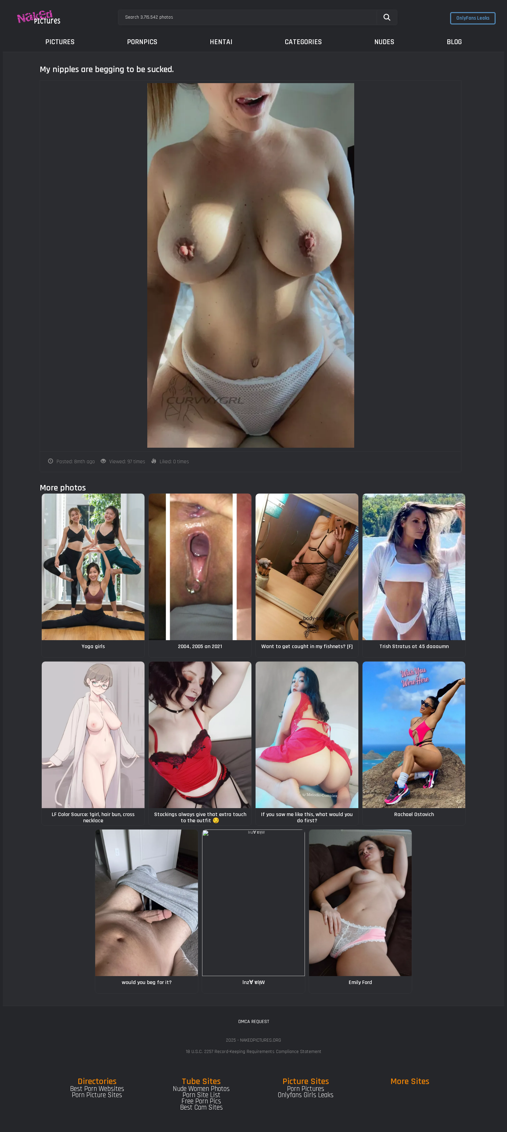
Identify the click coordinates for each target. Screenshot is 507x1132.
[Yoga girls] (93, 567)
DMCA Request (253, 1022)
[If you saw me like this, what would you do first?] (307, 735)
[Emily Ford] (360, 903)
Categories (303, 42)
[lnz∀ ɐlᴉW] (253, 903)
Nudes (384, 42)
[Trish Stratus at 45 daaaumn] (413, 567)
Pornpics (142, 42)
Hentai (221, 42)
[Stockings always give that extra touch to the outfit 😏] (200, 735)
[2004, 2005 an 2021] (200, 567)
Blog (454, 42)
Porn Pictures (305, 1088)
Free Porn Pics (201, 1101)
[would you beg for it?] (146, 903)
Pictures (59, 42)
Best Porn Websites (97, 1088)
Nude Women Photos (201, 1088)
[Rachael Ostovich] (413, 735)
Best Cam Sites (201, 1107)
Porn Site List (201, 1095)
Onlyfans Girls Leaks (306, 1095)
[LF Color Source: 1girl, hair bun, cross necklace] (93, 735)
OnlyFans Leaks (472, 18)
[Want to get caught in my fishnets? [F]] (307, 567)
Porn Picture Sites (97, 1095)
